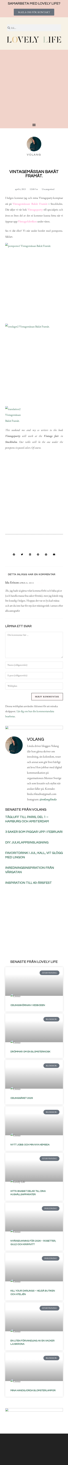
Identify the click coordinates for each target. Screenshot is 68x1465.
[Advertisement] (34, 87)
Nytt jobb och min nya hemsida (30, 1144)
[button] (14, 554)
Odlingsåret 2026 (21, 1098)
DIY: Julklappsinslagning (26, 842)
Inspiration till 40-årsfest (28, 882)
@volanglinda (48, 799)
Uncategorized (48, 189)
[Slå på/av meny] (34, 125)
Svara (40, 583)
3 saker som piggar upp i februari (34, 831)
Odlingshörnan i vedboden (27, 1005)
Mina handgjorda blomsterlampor (33, 1390)
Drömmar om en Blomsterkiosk (30, 1051)
